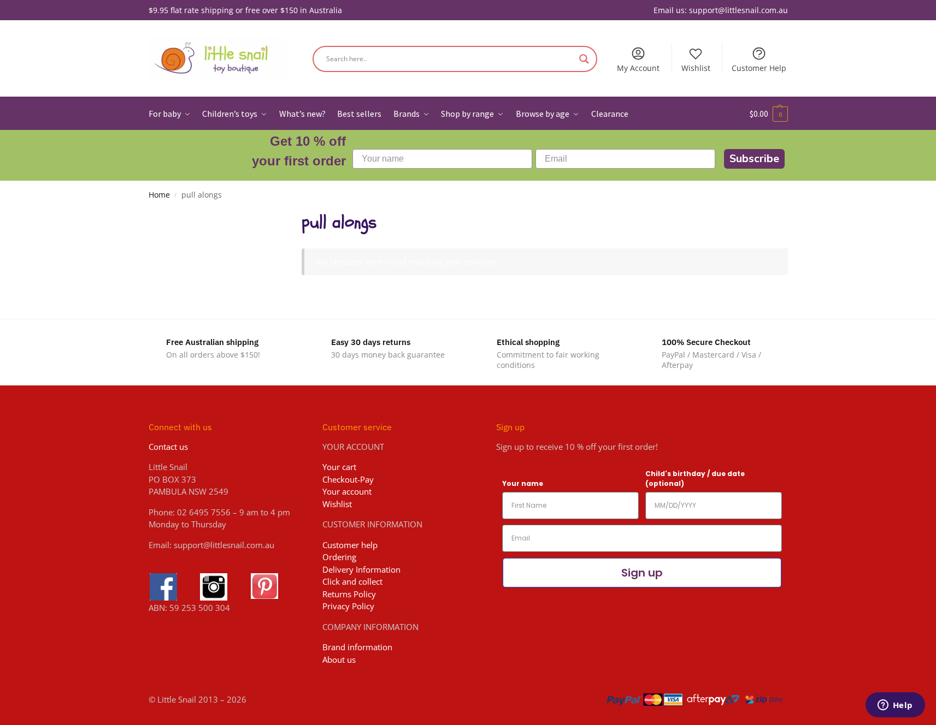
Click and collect (352, 581)
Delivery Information (361, 569)
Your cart (339, 466)
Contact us (168, 446)
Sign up (642, 572)
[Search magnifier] (584, 59)
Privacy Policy (348, 606)
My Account (638, 68)
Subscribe (754, 158)
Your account (347, 491)
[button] (769, 113)
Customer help (350, 544)
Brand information (357, 646)
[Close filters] (260, 216)
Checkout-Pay (348, 479)
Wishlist (695, 68)
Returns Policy (349, 594)
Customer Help (759, 68)
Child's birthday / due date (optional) (695, 478)
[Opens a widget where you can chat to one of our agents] (895, 706)
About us (339, 659)
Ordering (339, 556)
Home (159, 195)
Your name (522, 483)
